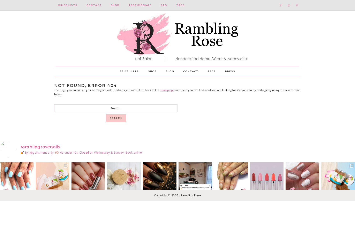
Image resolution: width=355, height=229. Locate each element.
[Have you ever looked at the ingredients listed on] (124, 179)
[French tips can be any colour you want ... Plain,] (231, 179)
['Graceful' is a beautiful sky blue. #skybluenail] (17, 179)
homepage (167, 90)
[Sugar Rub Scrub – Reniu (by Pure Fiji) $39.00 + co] (338, 179)
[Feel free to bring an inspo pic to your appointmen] (159, 179)
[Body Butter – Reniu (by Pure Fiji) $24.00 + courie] (52, 179)
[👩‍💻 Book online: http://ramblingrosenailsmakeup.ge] (195, 179)
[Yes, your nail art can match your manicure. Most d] (302, 179)
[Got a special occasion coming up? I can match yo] (88, 179)
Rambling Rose (177, 38)
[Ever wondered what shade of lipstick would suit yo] (267, 179)
